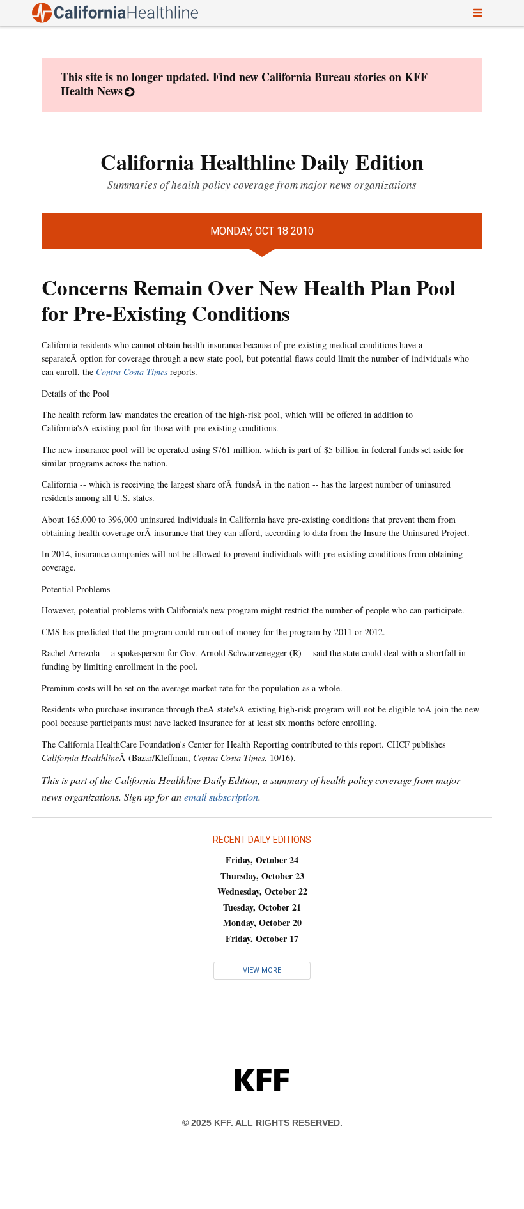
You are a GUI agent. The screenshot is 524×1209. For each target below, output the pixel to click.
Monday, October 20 (262, 922)
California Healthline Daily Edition (262, 162)
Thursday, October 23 (262, 875)
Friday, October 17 (262, 938)
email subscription (221, 796)
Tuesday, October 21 (262, 907)
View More (262, 970)
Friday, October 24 (262, 859)
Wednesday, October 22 (262, 891)
